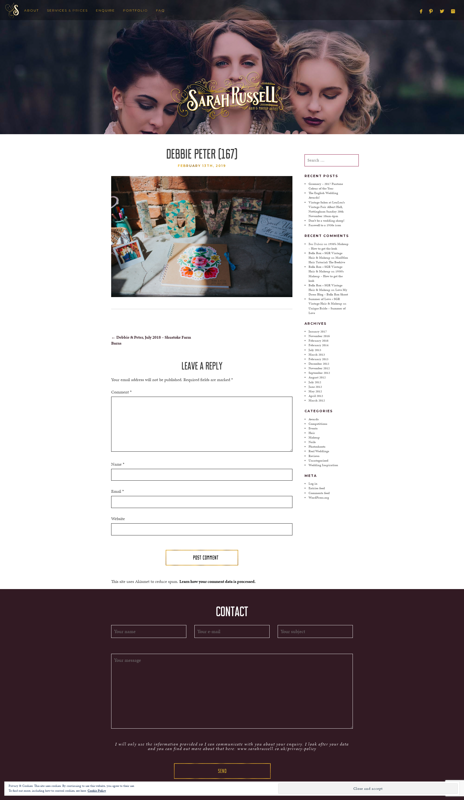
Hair (312, 433)
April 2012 (316, 396)
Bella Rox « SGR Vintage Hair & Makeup (325, 255)
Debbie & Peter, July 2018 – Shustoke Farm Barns (151, 340)
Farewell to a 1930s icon (325, 225)
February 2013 (318, 359)
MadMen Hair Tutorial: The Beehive (328, 259)
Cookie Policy (97, 790)
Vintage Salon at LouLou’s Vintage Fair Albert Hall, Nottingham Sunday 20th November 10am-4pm (327, 209)
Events (313, 428)
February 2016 (318, 340)
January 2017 (318, 331)
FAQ (160, 10)
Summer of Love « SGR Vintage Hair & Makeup (325, 301)
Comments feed (319, 493)
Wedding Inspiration (323, 465)
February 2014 (318, 345)
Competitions (318, 424)
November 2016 (319, 336)
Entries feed (317, 488)
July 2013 (315, 350)
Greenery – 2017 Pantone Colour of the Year (326, 186)
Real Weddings (319, 451)
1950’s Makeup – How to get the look (329, 246)
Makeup (314, 437)
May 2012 (315, 391)
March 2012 (317, 400)
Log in (313, 483)
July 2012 (315, 382)
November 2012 (319, 368)
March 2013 (317, 354)
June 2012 (315, 387)
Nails (312, 442)
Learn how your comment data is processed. (217, 581)
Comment (121, 392)
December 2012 (319, 363)
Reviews (314, 456)
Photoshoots (317, 446)
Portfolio (135, 10)
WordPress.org (319, 497)
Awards (314, 419)
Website (118, 519)
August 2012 (317, 377)
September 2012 (319, 373)
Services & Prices (67, 10)
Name (117, 464)
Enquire (105, 10)
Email (117, 491)
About (31, 10)
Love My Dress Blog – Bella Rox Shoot (328, 292)
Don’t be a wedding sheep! (326, 220)
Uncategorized (318, 460)
